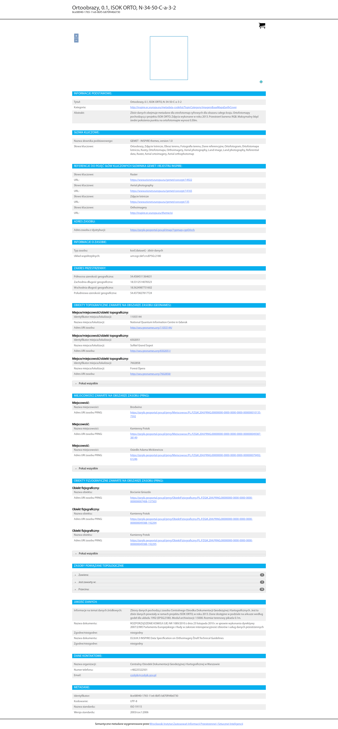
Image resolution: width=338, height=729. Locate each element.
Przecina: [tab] (171, 589)
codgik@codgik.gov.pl (143, 675)
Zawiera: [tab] (171, 575)
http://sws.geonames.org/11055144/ (151, 327)
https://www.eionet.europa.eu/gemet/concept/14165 (161, 191)
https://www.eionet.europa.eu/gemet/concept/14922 (161, 180)
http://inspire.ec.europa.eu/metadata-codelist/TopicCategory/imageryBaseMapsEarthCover (183, 107)
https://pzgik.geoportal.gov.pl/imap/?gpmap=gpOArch (162, 230)
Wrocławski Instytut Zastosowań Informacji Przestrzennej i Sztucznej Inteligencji (196, 724)
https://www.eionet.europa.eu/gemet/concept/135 (159, 202)
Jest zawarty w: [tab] (171, 582)
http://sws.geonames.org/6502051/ (150, 351)
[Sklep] (262, 26)
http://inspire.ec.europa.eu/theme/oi (151, 213)
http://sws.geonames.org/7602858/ (150, 374)
